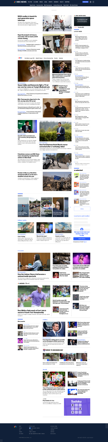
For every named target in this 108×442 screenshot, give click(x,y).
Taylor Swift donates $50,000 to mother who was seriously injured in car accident (82, 69)
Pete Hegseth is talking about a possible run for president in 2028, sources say (54, 340)
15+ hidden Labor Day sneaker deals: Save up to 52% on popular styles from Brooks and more (84, 177)
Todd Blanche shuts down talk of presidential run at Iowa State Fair (67, 363)
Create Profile (81, 238)
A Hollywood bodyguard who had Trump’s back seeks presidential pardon (83, 343)
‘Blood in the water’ (41, 236)
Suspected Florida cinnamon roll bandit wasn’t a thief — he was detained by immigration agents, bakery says (82, 109)
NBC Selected (53, 433)
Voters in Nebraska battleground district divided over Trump (50, 363)
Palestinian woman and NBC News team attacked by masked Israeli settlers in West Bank (28, 155)
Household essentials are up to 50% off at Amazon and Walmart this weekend (84, 185)
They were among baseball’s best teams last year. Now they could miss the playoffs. (84, 288)
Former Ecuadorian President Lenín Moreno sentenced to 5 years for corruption (83, 374)
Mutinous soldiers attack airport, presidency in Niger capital (82, 164)
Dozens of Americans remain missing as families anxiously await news (29, 50)
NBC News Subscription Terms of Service (37, 433)
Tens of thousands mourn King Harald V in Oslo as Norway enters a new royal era (82, 148)
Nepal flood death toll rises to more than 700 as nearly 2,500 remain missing (28, 36)
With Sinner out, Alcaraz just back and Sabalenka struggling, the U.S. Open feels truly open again (84, 307)
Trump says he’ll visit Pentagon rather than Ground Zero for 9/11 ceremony (82, 332)
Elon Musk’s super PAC (29, 58)
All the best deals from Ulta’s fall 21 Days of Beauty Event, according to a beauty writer (85, 203)
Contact (20, 428)
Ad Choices (21, 433)
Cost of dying (21, 236)
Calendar (61, 58)
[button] (45, 2)
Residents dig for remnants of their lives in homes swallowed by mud (29, 45)
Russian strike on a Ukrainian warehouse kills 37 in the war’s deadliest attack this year (27, 174)
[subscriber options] (90, 2)
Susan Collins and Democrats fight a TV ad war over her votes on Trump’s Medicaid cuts (34, 86)
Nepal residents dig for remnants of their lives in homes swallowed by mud (82, 157)
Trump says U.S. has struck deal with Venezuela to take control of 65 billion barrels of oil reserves (83, 382)
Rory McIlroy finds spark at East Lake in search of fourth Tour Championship (32, 311)
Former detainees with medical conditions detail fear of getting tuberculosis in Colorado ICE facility (82, 139)
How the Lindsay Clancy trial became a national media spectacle (32, 275)
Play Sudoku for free (48, 400)
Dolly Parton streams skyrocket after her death (82, 131)
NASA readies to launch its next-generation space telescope (27, 18)
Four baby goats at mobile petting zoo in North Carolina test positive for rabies (82, 62)
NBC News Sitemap (54, 426)
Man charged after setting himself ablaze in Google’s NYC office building (82, 117)
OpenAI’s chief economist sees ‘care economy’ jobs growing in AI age (27, 137)
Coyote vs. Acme (60, 236)
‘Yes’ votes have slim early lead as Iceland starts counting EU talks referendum (83, 391)
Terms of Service (32, 431)
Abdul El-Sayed (39, 58)
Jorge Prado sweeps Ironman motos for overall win (84, 298)
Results (56, 58)
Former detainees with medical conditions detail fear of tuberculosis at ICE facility (29, 113)
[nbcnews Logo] (15, 426)
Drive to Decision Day (48, 58)
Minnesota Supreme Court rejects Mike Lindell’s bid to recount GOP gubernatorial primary (61, 76)
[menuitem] (30, 2)
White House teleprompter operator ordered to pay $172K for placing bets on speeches (83, 324)
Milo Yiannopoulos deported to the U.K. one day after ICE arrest (29, 100)
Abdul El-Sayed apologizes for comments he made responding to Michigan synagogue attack (64, 89)
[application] (57, 23)
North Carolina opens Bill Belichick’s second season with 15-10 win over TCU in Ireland (61, 301)
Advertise (52, 431)
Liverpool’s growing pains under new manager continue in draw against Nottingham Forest (64, 311)
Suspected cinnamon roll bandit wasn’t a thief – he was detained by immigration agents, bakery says (29, 107)
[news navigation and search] (93, 2)
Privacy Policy (32, 426)
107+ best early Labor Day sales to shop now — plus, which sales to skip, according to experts (84, 194)
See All (82, 208)
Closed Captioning (54, 428)
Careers (20, 431)
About (20, 426)
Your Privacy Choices (35, 428)
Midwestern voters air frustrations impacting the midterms (82, 364)
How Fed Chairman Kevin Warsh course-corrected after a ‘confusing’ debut (53, 145)
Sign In (85, 241)
